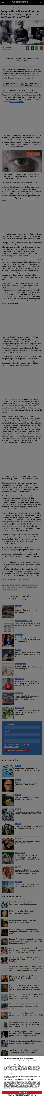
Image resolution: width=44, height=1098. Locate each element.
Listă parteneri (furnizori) (9, 1088)
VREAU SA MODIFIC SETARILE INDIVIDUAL (22, 1095)
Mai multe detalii (25, 1065)
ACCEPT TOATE (22, 1092)
